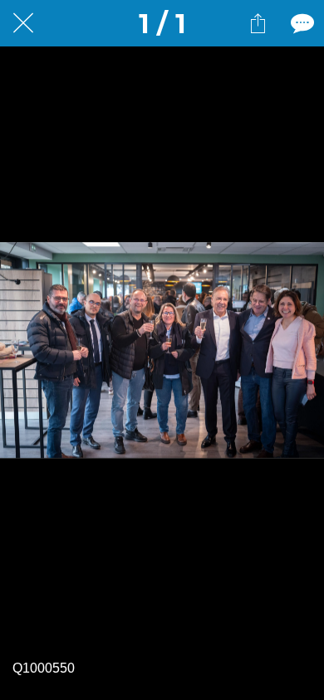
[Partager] (257, 23)
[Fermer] (23, 23)
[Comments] (301, 23)
